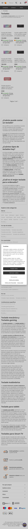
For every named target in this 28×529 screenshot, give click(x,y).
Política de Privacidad (10, 282)
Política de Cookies (14, 280)
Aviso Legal (20, 282)
